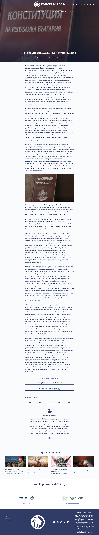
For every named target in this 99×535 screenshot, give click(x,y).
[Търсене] (5, 4)
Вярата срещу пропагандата (81, 470)
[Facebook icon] (49, 438)
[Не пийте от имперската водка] (38, 461)
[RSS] (93, 4)
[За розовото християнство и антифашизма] (61, 461)
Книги (55, 12)
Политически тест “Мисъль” (12, 527)
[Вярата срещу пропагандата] (83, 461)
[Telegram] (78, 4)
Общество (61, 57)
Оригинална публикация (49, 379)
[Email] (69, 402)
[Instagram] (76, 4)
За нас (63, 12)
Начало (28, 12)
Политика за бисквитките (11, 523)
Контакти (7, 519)
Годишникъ (40, 12)
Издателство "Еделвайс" (72, 503)
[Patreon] (90, 4)
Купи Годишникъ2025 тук (49, 484)
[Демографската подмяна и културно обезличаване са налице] (15, 461)
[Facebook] (73, 4)
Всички (71, 12)
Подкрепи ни (26, 503)
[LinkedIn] (87, 4)
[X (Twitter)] (84, 4)
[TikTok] (81, 4)
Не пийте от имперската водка (37, 470)
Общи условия (8, 521)
